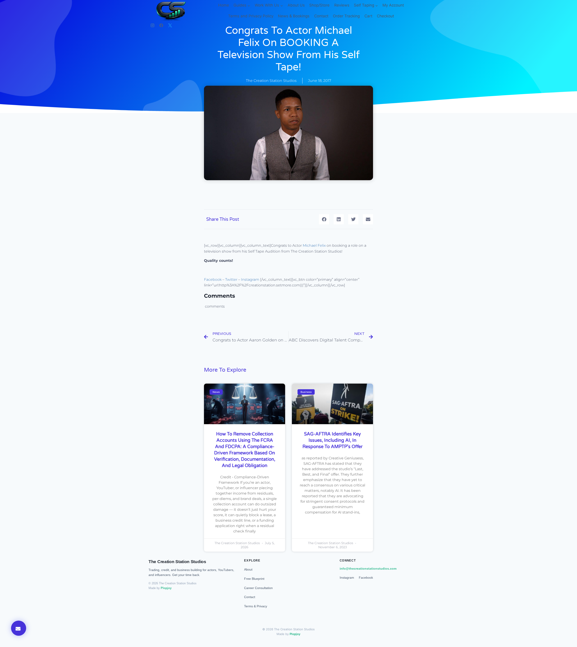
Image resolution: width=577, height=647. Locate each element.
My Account (393, 5)
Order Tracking (346, 16)
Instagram (250, 279)
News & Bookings (293, 16)
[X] (170, 25)
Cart (368, 16)
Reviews (341, 5)
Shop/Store (319, 5)
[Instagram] (152, 25)
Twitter (231, 279)
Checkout (385, 16)
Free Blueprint (254, 578)
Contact (321, 16)
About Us (296, 5)
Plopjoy (166, 588)
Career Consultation (258, 588)
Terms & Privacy (255, 606)
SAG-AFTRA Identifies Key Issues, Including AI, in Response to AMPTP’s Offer (332, 440)
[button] (324, 219)
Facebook (213, 279)
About (248, 569)
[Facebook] (161, 25)
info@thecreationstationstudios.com (368, 568)
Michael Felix (314, 245)
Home (223, 5)
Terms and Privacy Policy (250, 16)
